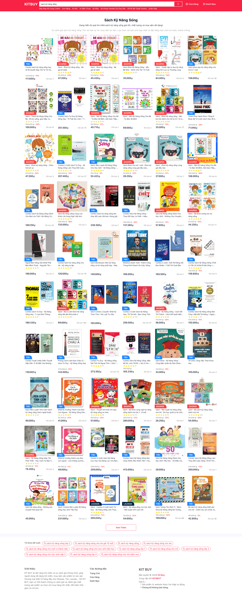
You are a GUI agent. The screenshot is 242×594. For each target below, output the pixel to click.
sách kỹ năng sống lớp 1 (133, 549)
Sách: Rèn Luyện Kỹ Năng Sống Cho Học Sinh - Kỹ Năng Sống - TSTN (104, 168)
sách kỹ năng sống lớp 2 (58, 543)
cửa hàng (94, 577)
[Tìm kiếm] (178, 4)
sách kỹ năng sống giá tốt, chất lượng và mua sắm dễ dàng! (134, 25)
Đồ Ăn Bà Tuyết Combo (137, 8)
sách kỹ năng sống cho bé (158, 543)
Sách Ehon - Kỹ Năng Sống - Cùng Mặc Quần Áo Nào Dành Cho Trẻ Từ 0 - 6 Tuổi (168, 363)
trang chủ (95, 573)
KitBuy (31, 4)
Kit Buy (161, 575)
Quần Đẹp (153, 8)
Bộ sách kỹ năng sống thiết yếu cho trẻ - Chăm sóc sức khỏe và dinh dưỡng (201, 509)
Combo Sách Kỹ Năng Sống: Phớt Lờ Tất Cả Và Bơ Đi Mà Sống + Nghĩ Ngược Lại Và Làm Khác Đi (202, 265)
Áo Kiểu (96, 8)
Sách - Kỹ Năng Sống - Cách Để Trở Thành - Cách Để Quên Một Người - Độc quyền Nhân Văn (169, 314)
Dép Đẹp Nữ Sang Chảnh (50, 8)
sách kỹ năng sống (130, 543)
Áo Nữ (75, 8)
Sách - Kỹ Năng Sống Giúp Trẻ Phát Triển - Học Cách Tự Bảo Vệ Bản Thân (38, 460)
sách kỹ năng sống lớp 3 (197, 549)
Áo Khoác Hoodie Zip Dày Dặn (113, 8)
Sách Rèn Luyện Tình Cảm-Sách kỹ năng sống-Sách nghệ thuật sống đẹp (38, 412)
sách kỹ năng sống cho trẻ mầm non (121, 554)
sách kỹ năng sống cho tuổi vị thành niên (48, 549)
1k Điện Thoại (85, 8)
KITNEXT (156, 578)
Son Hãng (66, 8)
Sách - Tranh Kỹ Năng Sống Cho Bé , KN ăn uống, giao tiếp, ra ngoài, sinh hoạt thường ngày (38, 119)
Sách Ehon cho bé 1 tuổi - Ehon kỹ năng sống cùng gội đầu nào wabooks (137, 168)
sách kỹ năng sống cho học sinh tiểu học (94, 549)
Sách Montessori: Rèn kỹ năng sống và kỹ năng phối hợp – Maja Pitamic (104, 265)
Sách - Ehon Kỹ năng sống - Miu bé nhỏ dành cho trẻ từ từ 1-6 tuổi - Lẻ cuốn (170, 119)
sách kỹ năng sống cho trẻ (165, 549)
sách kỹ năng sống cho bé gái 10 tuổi (95, 543)
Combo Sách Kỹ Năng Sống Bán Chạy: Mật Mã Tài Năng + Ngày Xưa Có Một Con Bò (201, 314)
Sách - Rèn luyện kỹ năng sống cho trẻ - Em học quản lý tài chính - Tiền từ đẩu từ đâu (169, 412)
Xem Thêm (121, 527)
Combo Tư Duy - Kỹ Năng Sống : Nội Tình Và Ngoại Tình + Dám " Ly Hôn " (104, 363)
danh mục (94, 581)
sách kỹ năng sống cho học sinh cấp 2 (47, 554)
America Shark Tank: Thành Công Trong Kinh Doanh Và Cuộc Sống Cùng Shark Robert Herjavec (137, 265)
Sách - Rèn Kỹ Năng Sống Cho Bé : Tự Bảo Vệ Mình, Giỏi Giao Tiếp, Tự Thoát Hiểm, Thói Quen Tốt (104, 119)
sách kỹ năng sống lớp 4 (85, 554)
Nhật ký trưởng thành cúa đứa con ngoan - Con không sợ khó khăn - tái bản (70, 460)
